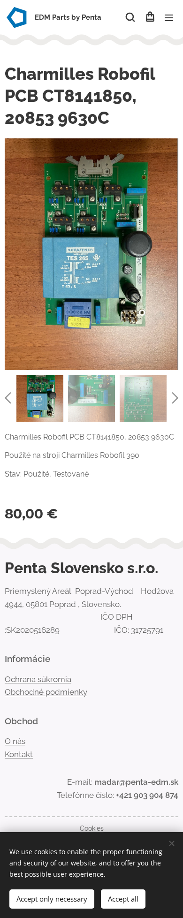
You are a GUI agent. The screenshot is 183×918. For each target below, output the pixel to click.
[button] (130, 17)
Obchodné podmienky (46, 692)
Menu (169, 17)
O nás (15, 741)
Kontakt (19, 754)
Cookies (92, 828)
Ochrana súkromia (38, 679)
